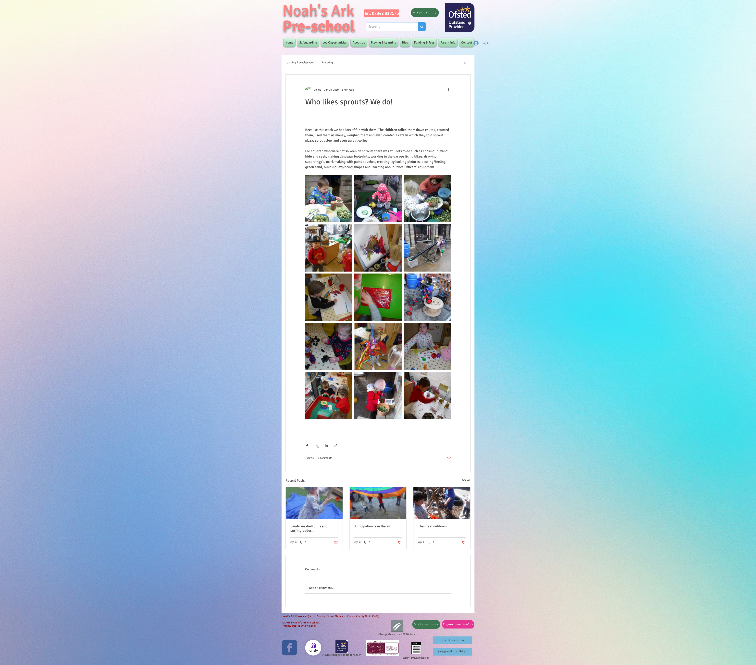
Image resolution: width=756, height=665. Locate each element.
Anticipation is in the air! (373, 526)
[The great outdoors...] (441, 503)
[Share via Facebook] (307, 446)
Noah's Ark (318, 10)
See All (466, 480)
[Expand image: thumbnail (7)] (378, 346)
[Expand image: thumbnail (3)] (427, 395)
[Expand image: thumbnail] (378, 198)
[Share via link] (336, 446)
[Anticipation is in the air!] (378, 503)
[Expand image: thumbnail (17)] (378, 248)
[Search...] (421, 26)
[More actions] (448, 89)
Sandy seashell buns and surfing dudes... (309, 528)
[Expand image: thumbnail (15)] (328, 297)
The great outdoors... (434, 526)
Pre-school (319, 26)
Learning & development (299, 62)
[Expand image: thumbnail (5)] (328, 395)
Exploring (327, 62)
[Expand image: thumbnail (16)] (427, 248)
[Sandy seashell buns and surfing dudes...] (314, 503)
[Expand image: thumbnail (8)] (427, 346)
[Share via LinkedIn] (326, 446)
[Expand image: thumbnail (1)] (378, 395)
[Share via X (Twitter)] (317, 446)
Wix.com (311, 625)
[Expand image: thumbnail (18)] (328, 248)
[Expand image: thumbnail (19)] (427, 198)
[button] (465, 62)
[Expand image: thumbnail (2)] (328, 198)
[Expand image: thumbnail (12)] (378, 297)
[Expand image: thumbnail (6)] (328, 346)
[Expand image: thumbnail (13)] (427, 297)
